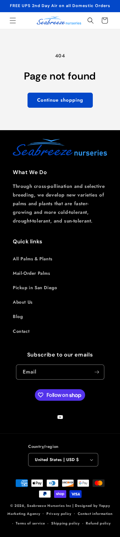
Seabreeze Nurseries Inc (49, 505)
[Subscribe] (97, 372)
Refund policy (98, 523)
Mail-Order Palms (31, 273)
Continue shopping (60, 100)
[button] (13, 20)
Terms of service (30, 523)
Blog (18, 316)
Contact (21, 331)
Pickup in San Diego (35, 287)
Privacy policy (58, 513)
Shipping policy (65, 523)
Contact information (95, 513)
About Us (23, 302)
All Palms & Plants (32, 259)
